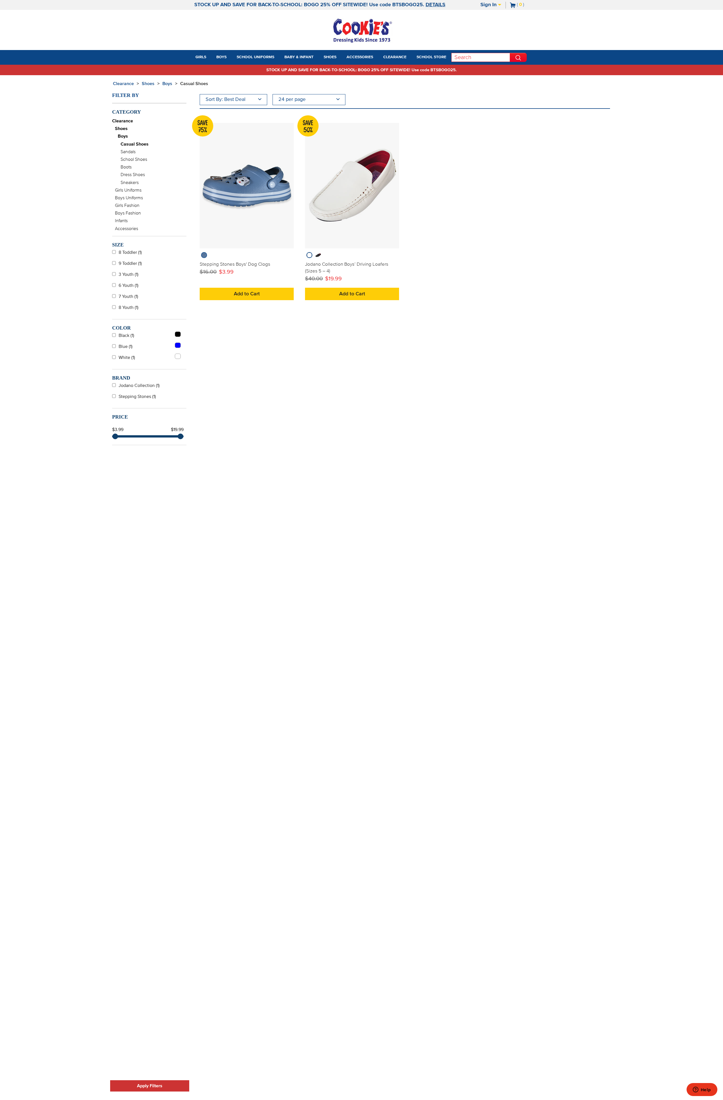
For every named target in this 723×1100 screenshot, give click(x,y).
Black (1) (126, 335)
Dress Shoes (133, 174)
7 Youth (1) (128, 296)
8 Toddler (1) (130, 252)
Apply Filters (149, 1086)
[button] (211, 57)
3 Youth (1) (128, 274)
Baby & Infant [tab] (298, 57)
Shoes (148, 83)
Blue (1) (125, 346)
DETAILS (435, 4)
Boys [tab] (221, 57)
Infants (121, 220)
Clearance (123, 83)
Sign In (489, 4)
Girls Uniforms (128, 190)
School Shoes (134, 159)
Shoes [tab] (330, 57)
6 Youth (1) (128, 285)
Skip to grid (599, 83)
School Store (431, 57)
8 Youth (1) (128, 307)
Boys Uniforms (129, 198)
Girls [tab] (200, 57)
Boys (167, 83)
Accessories (126, 228)
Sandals (128, 152)
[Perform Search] (518, 57)
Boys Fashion (128, 213)
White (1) (127, 357)
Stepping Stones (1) (137, 396)
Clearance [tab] (394, 57)
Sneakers (130, 182)
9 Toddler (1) (130, 263)
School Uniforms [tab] (255, 57)
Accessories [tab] (360, 57)
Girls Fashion (127, 205)
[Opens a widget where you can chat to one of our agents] (701, 1090)
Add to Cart (247, 293)
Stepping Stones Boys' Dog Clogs (235, 264)
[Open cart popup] (526, 5)
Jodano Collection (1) (139, 385)
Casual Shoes (194, 83)
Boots (126, 167)
